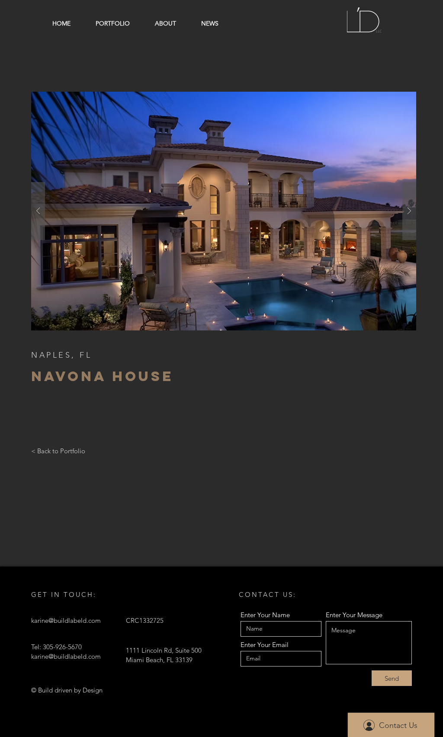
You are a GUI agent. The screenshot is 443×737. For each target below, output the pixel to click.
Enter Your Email (265, 644)
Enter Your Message (354, 615)
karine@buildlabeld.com (66, 620)
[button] (223, 211)
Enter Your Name (265, 615)
